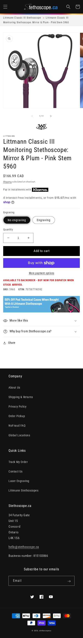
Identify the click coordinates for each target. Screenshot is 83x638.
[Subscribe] (69, 581)
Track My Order (18, 462)
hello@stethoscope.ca (24, 547)
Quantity (8, 229)
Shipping (7, 182)
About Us (14, 387)
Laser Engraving (19, 481)
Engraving (43, 220)
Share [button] (12, 342)
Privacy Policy (17, 406)
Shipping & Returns (21, 397)
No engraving (17, 220)
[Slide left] (32, 116)
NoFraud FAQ (17, 425)
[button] (5, 6)
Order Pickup (17, 416)
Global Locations (19, 435)
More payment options (41, 273)
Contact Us (16, 471)
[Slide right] (51, 116)
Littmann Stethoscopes (24, 490)
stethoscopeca (45, 631)
